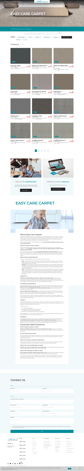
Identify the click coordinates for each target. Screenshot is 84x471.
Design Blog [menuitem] (46, 447)
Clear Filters (25, 39)
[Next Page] (51, 150)
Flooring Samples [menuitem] (47, 443)
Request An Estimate (69, 4)
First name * (12, 388)
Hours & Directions (59, 4)
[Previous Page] (33, 150)
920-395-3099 (19, 1)
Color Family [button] (46, 37)
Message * (12, 417)
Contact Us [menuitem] (68, 446)
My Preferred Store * (46, 411)
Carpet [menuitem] (33, 446)
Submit (42, 431)
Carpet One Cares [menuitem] (69, 444)
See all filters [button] (66, 37)
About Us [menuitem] (68, 441)
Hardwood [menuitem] (34, 444)
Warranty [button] (56, 37)
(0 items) (79, 4)
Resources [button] (20, 4)
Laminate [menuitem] (34, 448)
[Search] (59, 33)
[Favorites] (78, 4)
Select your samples (57, 189)
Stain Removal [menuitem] (57, 441)
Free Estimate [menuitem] (34, 452)
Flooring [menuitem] (33, 441)
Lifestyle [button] (37, 37)
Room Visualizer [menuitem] (46, 441)
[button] (76, 4)
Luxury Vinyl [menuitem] (34, 443)
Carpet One (12, 8)
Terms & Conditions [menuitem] (69, 448)
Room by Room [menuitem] (69, 443)
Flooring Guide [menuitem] (57, 444)
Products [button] (6, 4)
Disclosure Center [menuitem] (69, 452)
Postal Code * (12, 411)
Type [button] (30, 37)
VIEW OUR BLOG (25, 190)
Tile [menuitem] (33, 450)
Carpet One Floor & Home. (14, 465)
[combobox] (41, 33)
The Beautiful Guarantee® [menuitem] (57, 447)
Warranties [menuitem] (57, 449)
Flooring (17, 8)
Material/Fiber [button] (21, 37)
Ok (69, 468)
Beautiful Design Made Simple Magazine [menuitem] (48, 445)
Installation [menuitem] (57, 451)
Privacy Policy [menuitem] (68, 450)
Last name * (45, 388)
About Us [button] (26, 4)
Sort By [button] (21, 44)
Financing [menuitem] (34, 453)
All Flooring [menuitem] (13, 4)
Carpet (22, 8)
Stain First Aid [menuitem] (57, 443)
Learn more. (15, 469)
